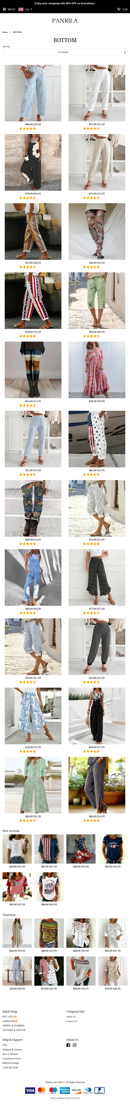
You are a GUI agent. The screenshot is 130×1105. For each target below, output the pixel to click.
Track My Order (10, 1067)
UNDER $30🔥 (10, 1021)
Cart (124, 9)
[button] (27, 128)
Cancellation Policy (12, 1058)
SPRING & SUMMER (13, 1025)
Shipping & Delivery (13, 1049)
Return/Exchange (11, 1063)
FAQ (5, 1045)
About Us (70, 1016)
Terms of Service (73, 1098)
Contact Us (71, 1021)
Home (5, 32)
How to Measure (10, 1054)
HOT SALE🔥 (10, 1016)
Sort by (6, 46)
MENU (11, 9)
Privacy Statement (57, 1098)
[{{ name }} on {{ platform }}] (68, 1046)
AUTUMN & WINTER (14, 1030)
